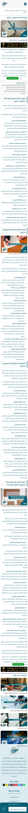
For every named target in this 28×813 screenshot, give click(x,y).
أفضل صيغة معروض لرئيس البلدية (18, 710)
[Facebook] (22, 785)
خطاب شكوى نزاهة (22, 728)
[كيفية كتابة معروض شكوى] (14, 47)
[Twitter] (19, 785)
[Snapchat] (6, 785)
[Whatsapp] (24, 785)
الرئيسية (25, 10)
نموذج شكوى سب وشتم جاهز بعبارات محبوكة (15, 693)
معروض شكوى (6, 438)
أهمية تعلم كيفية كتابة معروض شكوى (15, 87)
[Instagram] (11, 785)
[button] (25, 4)
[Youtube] (17, 785)
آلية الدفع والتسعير (14, 801)
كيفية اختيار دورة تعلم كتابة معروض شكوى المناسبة (14, 92)
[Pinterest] (14, 785)
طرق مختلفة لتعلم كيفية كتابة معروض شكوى (13, 85)
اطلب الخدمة (13, 78)
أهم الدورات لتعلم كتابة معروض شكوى (15, 89)
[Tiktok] (9, 785)
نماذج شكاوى (18, 10)
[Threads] (4, 785)
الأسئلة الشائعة (14, 797)
